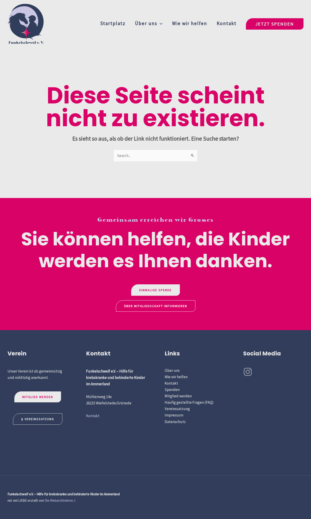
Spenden (172, 389)
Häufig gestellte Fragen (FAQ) (189, 402)
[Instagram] (247, 371)
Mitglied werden (37, 397)
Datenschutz (175, 421)
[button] (160, 23)
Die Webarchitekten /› (60, 500)
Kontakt (227, 23)
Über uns (146, 23)
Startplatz (112, 23)
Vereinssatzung (177, 408)
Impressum (174, 415)
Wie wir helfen (189, 23)
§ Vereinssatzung (37, 419)
